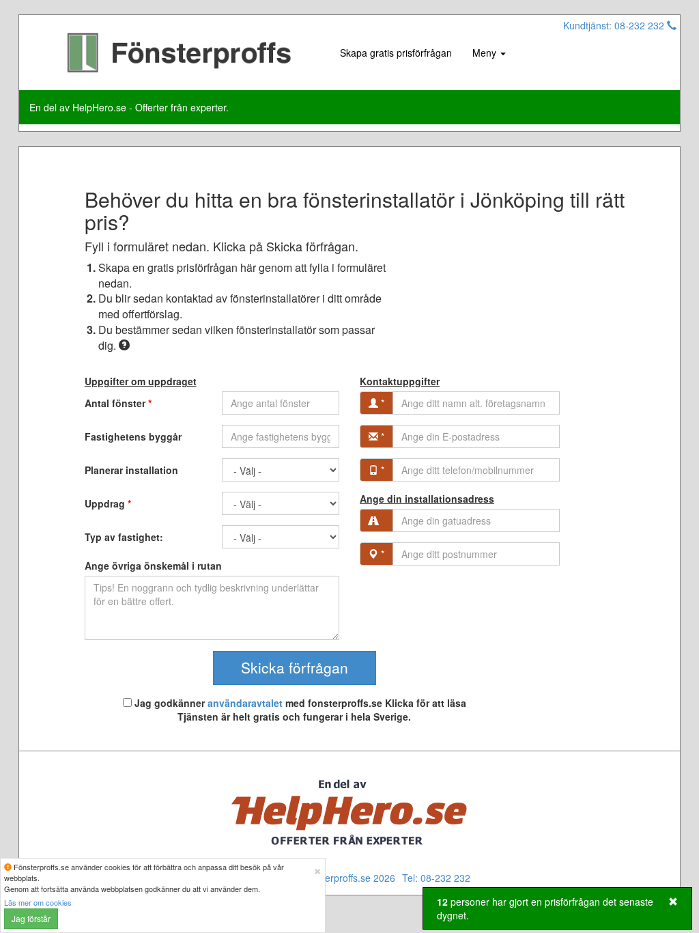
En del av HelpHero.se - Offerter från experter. (129, 107)
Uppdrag (108, 503)
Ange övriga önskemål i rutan (153, 565)
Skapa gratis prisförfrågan (396, 52)
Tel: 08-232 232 (436, 878)
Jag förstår (31, 918)
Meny (485, 52)
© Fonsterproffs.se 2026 (343, 878)
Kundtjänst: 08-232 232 (615, 25)
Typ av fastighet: (124, 537)
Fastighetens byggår (133, 436)
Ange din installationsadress (427, 498)
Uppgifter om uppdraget (141, 381)
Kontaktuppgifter (400, 381)
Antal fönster (118, 403)
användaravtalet (245, 703)
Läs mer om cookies (38, 902)
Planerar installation (131, 470)
